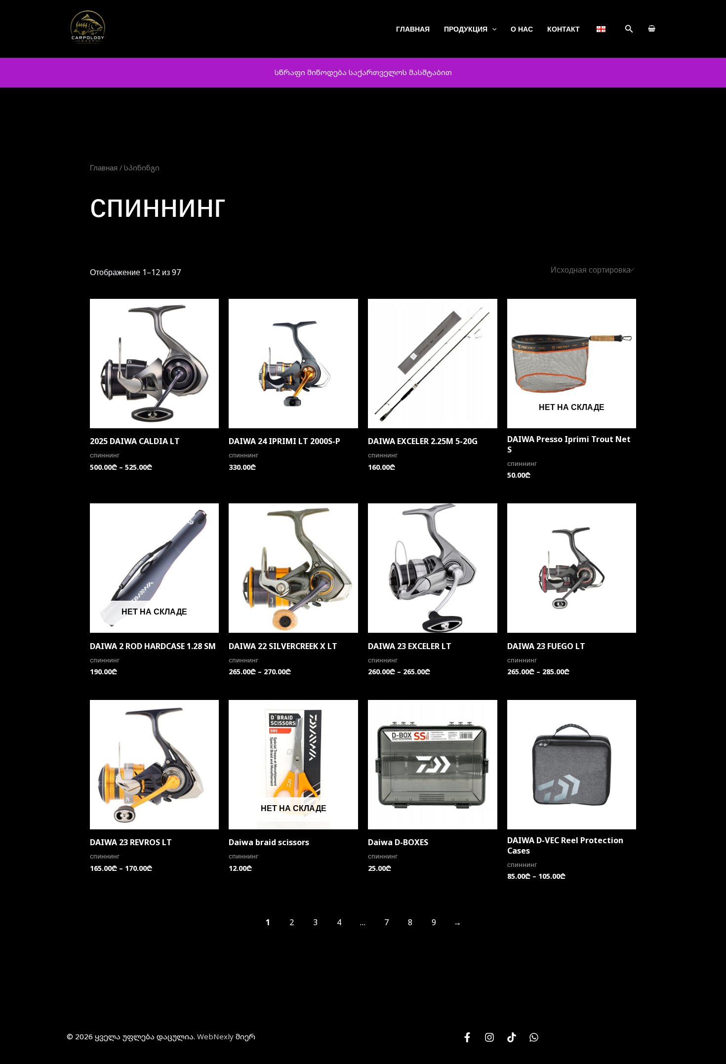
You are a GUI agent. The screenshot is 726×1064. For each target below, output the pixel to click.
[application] (492, 29)
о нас (522, 29)
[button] (629, 29)
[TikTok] (512, 1037)
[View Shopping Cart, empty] (651, 29)
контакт (563, 29)
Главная (413, 29)
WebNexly (215, 1036)
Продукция (465, 29)
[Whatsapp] (534, 1037)
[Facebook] (467, 1037)
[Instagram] (489, 1037)
